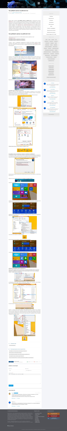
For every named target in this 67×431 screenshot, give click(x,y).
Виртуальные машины (51, 32)
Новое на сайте (37, 414)
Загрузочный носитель (51, 30)
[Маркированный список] (16, 374)
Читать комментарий (52, 93)
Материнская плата (55, 48)
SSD (56, 39)
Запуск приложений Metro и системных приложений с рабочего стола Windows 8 (21, 357)
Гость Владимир (52, 107)
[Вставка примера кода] (20, 374)
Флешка (55, 57)
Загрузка (45, 48)
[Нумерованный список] (17, 374)
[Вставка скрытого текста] (22, 374)
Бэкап (56, 43)
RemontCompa (14, 2)
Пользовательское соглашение (39, 416)
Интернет (51, 20)
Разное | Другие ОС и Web (51, 34)
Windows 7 (55, 41)
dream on (52, 95)
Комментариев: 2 (33, 13)
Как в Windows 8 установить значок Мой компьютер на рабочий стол (19, 354)
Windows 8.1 (47, 43)
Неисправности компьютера (49, 50)
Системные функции (12, 345)
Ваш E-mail (26, 368)
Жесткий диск (51, 24)
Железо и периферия (51, 28)
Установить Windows (49, 57)
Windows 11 (51, 41)
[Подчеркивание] (11, 374)
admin (13, 393)
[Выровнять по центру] (13, 374)
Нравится (30, 361)
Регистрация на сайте (38, 413)
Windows (14, 12)
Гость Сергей (53, 89)
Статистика (36, 415)
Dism (49, 39)
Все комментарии (51, 114)
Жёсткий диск (55, 46)
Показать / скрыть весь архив (51, 77)
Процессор (57, 53)
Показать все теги (51, 60)
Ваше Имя (10, 368)
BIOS (51, 26)
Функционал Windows (19, 12)
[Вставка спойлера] (21, 374)
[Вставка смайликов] (18, 374)
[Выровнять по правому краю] (14, 374)
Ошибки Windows (46, 53)
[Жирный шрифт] (9, 374)
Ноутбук (56, 50)
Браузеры (52, 43)
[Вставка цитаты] (19, 374)
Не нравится (37, 361)
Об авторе (36, 417)
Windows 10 (46, 41)
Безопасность (51, 18)
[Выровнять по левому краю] (12, 374)
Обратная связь (37, 422)
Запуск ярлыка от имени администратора (15, 352)
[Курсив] (10, 374)
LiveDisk (53, 39)
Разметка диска (47, 55)
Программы (51, 22)
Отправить (11, 385)
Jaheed (53, 101)
